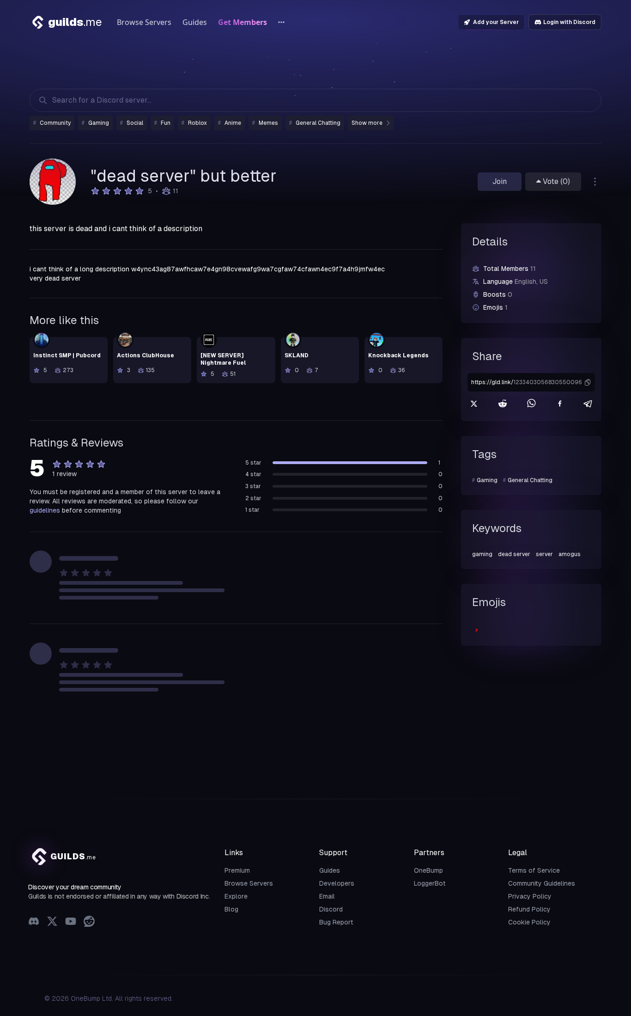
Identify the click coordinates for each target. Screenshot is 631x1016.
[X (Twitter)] (52, 922)
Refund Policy (529, 909)
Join (499, 181)
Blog (231, 909)
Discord (331, 909)
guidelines (45, 510)
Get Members (242, 22)
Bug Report (336, 922)
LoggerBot (430, 883)
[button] (587, 382)
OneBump (428, 870)
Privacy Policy (530, 896)
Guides (194, 22)
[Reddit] (89, 922)
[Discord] (33, 922)
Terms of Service (534, 870)
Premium (237, 870)
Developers (336, 883)
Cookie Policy (529, 922)
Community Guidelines (541, 883)
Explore (236, 896)
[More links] (281, 22)
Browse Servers (144, 22)
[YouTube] (70, 922)
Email (327, 896)
